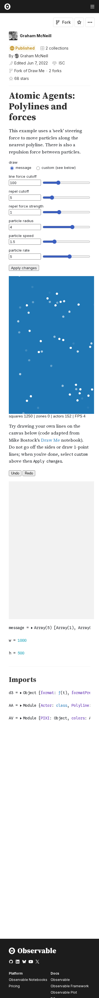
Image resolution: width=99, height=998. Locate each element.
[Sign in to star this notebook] (79, 22)
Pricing (14, 986)
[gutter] (2, 123)
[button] (2, 88)
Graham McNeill (35, 35)
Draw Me (36, 70)
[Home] (32, 953)
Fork (66, 22)
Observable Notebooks (28, 980)
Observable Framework (70, 986)
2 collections (57, 48)
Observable (60, 980)
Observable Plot (64, 992)
